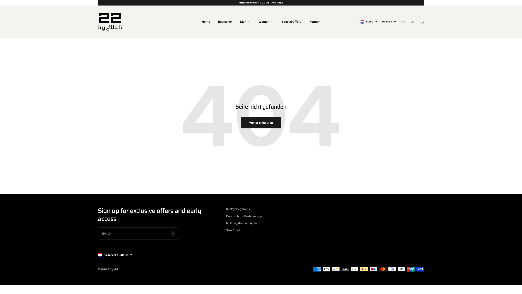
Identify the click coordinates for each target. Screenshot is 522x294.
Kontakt (315, 21)
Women (264, 21)
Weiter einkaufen (261, 122)
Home (206, 21)
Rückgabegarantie (238, 209)
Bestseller (225, 21)
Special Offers (291, 21)
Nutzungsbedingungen (241, 223)
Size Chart (233, 230)
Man (243, 21)
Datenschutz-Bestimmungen (245, 216)
